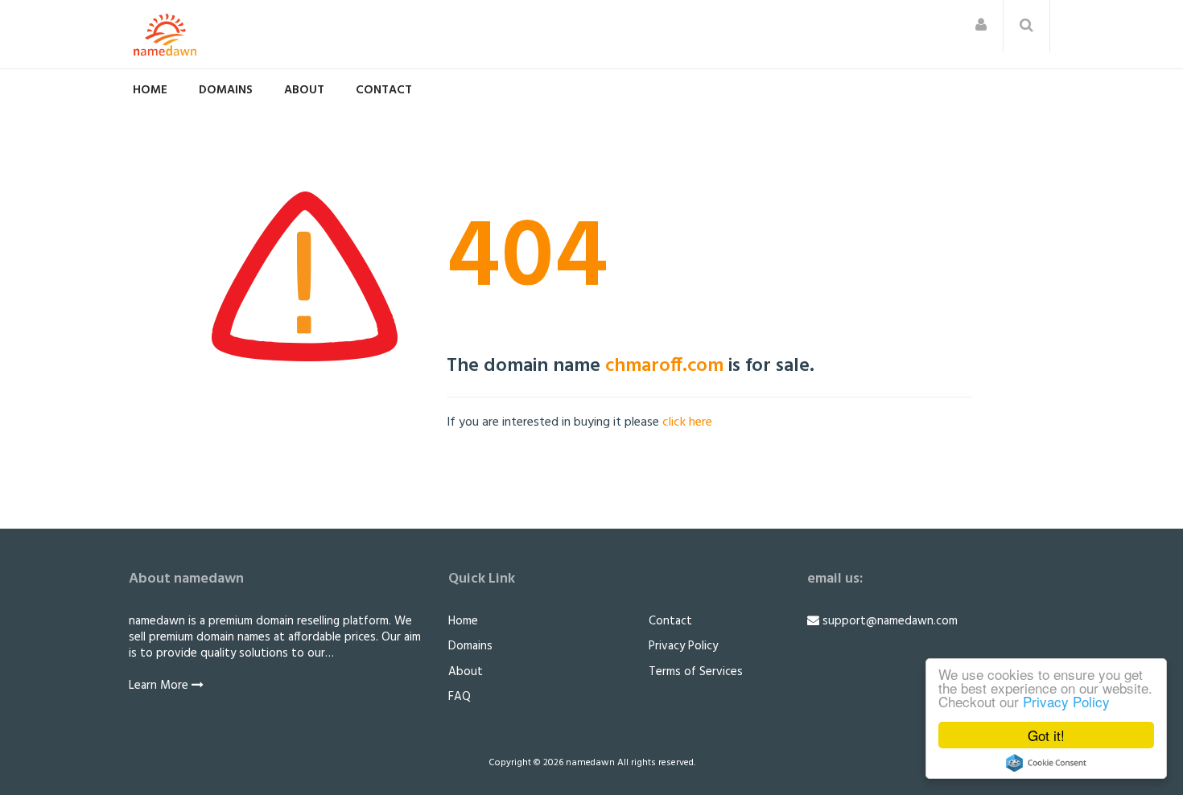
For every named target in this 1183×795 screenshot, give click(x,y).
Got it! (1046, 735)
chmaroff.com (664, 366)
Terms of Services (696, 672)
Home (150, 90)
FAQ (459, 696)
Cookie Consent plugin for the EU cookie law (1046, 763)
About (304, 90)
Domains (226, 90)
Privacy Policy (1066, 701)
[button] (981, 26)
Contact (384, 90)
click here (687, 422)
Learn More (160, 685)
